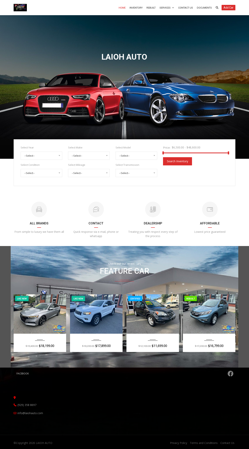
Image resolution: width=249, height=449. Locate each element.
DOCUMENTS (204, 7)
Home (122, 7)
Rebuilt (151, 7)
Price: (166, 147)
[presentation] (22, 322)
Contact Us (185, 7)
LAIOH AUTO (44, 443)
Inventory (136, 7)
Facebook (23, 373)
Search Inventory (177, 161)
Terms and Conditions (204, 443)
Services (165, 7)
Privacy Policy (178, 443)
